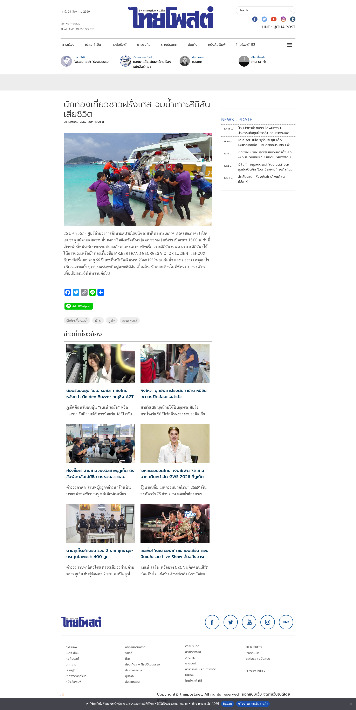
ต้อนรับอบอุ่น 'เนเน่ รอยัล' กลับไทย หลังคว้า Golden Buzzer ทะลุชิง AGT (100, 393)
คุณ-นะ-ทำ (258, 61)
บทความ (71, 664)
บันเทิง (192, 44)
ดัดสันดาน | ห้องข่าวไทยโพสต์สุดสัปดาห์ (261, 179)
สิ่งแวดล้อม (132, 682)
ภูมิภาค (129, 676)
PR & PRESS (254, 647)
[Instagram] (283, 19)
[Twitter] (264, 19)
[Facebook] (255, 19)
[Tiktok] (292, 19)
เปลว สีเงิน (93, 44)
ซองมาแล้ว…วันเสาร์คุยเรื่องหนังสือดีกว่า (152, 64)
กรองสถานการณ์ (136, 647)
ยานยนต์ (190, 663)
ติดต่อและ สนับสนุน (258, 659)
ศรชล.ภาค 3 (129, 320)
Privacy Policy (255, 671)
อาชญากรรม (193, 652)
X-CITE (190, 658)
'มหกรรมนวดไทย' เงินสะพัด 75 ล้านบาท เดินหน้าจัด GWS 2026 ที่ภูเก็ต (172, 473)
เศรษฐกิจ (143, 44)
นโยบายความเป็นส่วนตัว (253, 703)
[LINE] (286, 622)
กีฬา (127, 659)
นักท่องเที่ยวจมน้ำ (77, 320)
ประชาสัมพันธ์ (133, 670)
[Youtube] (274, 19)
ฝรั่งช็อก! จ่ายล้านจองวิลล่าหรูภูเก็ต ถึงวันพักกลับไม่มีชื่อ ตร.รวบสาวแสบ (100, 473)
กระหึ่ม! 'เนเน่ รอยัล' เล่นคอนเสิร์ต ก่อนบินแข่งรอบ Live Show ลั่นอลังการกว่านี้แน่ (175, 556)
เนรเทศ (197, 61)
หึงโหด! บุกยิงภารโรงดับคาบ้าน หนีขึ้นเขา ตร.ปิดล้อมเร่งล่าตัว (174, 393)
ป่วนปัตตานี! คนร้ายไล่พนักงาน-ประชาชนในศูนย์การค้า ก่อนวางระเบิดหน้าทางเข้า (263, 130)
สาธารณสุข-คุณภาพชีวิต (200, 669)
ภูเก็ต (112, 320)
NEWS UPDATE (236, 119)
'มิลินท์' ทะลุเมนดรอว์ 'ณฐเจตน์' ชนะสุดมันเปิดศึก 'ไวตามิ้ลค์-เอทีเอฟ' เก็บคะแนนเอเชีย (264, 167)
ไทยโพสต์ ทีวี (245, 44)
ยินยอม (227, 703)
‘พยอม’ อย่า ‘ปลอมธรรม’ (91, 61)
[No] (351, 704)
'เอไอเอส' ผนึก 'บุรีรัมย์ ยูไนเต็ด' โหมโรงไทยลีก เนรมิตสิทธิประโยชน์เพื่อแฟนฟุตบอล (265, 143)
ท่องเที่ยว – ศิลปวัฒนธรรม (142, 664)
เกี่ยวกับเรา (252, 653)
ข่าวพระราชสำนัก (76, 676)
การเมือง (68, 44)
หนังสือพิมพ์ (217, 44)
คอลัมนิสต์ (119, 44)
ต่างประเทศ (169, 44)
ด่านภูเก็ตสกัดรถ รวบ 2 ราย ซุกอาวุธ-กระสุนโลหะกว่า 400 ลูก (99, 553)
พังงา (98, 320)
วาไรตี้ (128, 653)
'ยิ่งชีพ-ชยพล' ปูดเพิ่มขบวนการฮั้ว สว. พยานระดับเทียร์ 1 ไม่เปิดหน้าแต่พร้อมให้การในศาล (265, 155)
